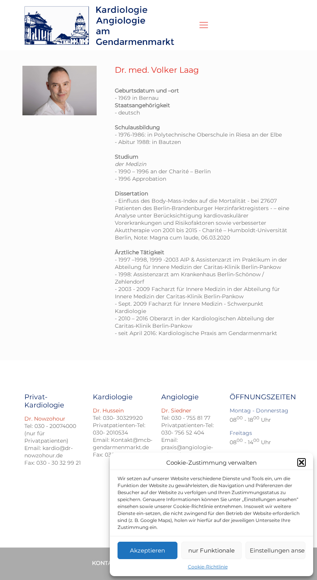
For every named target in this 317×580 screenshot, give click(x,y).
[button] (301, 462)
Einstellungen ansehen (277, 550)
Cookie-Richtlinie (208, 567)
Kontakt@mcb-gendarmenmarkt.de (122, 443)
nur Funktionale (211, 550)
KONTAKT (105, 562)
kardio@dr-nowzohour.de (48, 452)
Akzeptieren (147, 550)
